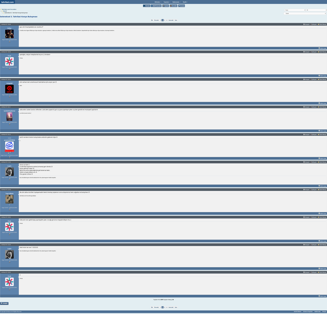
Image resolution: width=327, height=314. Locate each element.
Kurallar (174, 6)
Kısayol (307, 24)
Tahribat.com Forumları (9, 9)
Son (176, 20)
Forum (147, 6)
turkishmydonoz (9, 111)
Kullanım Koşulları (308, 311)
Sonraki (171, 20)
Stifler (9, 28)
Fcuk (9, 56)
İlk (152, 20)
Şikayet (314, 24)
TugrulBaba (9, 193)
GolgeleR (9, 83)
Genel (5, 11)
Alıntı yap (323, 48)
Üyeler (166, 6)
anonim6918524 (9, 140)
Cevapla (5, 303)
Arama (182, 6)
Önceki (156, 20)
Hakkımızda (317, 311)
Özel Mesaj (322, 24)
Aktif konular (157, 6)
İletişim (324, 311)
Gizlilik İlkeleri (297, 311)
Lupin (9, 166)
